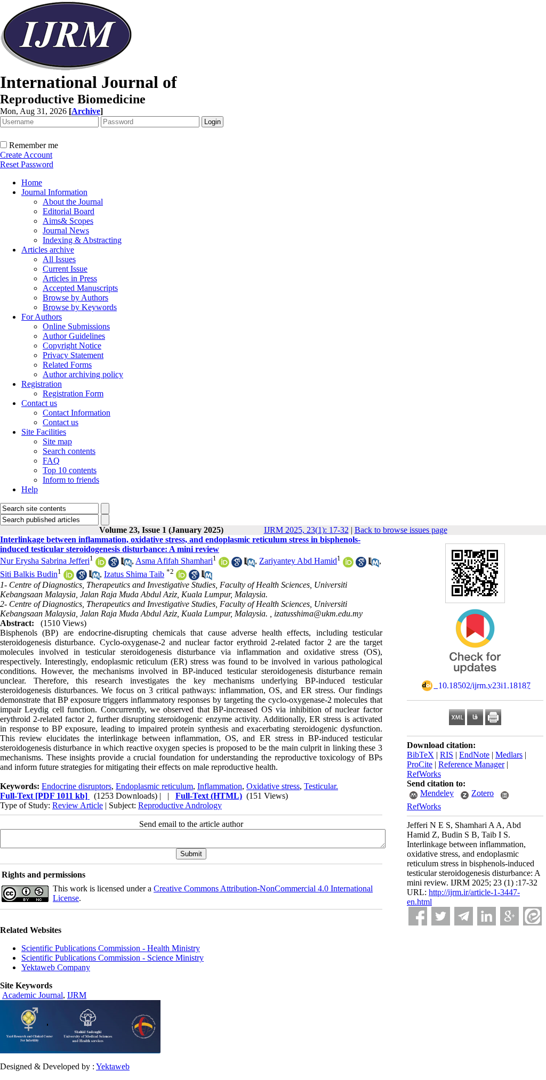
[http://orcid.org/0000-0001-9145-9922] (68, 577)
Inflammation (219, 786)
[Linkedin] (486, 916)
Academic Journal (32, 995)
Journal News (66, 230)
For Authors (41, 316)
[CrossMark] (475, 676)
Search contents (69, 451)
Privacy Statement (73, 355)
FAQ (51, 460)
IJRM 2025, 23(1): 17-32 (306, 529)
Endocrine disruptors (76, 786)
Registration (41, 383)
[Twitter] (440, 916)
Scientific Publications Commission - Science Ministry (112, 957)
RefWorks (424, 773)
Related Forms (67, 364)
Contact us (39, 403)
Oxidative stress (273, 786)
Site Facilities (43, 431)
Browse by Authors (75, 297)
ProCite (419, 764)
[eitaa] (532, 916)
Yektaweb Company (55, 967)
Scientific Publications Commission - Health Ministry (110, 948)
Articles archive (47, 249)
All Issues (59, 259)
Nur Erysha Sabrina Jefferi (45, 560)
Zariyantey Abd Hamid (298, 560)
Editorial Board (68, 211)
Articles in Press (70, 278)
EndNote (474, 754)
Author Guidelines (74, 335)
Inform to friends (71, 479)
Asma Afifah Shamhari (174, 560)
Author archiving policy (83, 374)
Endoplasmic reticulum (154, 786)
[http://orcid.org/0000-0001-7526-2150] (224, 564)
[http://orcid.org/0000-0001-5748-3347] (348, 564)
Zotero (482, 793)
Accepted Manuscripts (80, 288)
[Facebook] (417, 916)
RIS (446, 754)
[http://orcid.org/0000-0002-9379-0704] (100, 564)
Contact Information (76, 412)
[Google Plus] (509, 916)
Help (29, 489)
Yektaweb (113, 1066)
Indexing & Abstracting (82, 240)
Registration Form (73, 393)
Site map (57, 441)
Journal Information (54, 192)
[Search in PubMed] (126, 564)
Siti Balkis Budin (29, 574)
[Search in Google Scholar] (113, 564)
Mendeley (437, 793)
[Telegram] (463, 916)
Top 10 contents (70, 470)
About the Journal (73, 201)
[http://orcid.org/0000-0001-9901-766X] (181, 577)
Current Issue (65, 268)
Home (31, 182)
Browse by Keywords (80, 307)
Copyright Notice (72, 345)
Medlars (509, 754)
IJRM (76, 995)
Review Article (77, 805)
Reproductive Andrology (180, 805)
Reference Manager (471, 764)
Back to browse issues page (401, 529)
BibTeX (420, 754)
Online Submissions (76, 326)
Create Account (26, 154)
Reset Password (26, 164)
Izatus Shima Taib (134, 574)
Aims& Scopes (68, 220)
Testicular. (321, 786)
